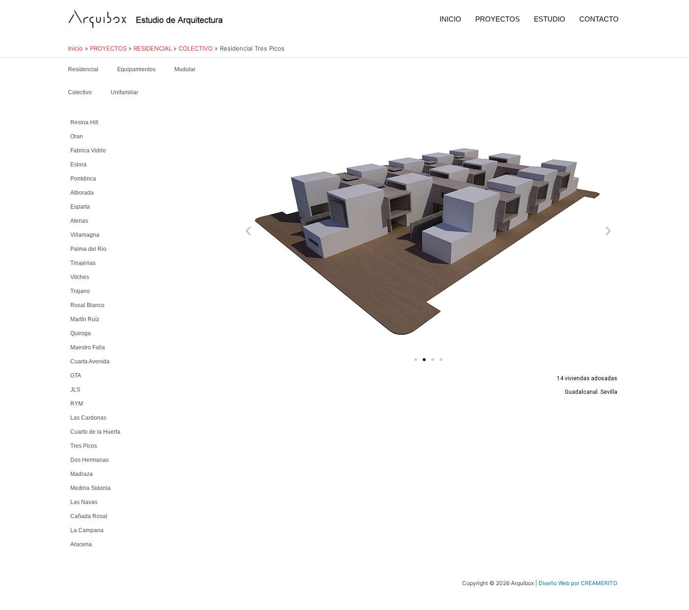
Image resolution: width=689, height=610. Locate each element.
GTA (75, 375)
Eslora (78, 164)
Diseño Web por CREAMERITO (578, 583)
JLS (75, 389)
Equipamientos (136, 69)
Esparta (80, 206)
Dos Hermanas (89, 460)
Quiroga (80, 333)
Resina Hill (84, 122)
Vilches (79, 277)
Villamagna (84, 235)
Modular (184, 69)
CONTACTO (599, 19)
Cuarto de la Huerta (95, 432)
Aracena (81, 544)
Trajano (80, 291)
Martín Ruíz (84, 319)
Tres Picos (83, 446)
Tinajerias (83, 263)
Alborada (82, 192)
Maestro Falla (87, 347)
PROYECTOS (497, 19)
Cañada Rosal (88, 516)
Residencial (83, 69)
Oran (76, 136)
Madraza (81, 474)
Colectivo (80, 92)
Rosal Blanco (87, 305)
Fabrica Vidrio (88, 150)
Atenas (79, 221)
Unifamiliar (124, 92)
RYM (76, 403)
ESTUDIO (549, 19)
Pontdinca (83, 178)
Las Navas (83, 502)
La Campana (87, 530)
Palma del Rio (88, 249)
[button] (248, 230)
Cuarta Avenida (90, 361)
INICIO (450, 19)
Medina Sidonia (90, 488)
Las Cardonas (88, 417)
